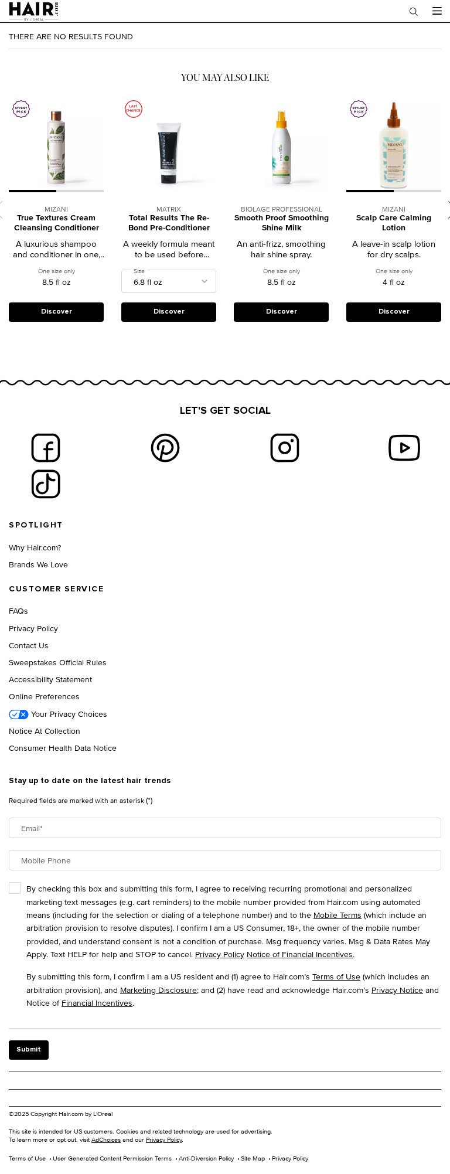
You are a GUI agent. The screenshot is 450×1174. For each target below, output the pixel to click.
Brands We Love (38, 564)
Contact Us (29, 645)
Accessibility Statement (50, 679)
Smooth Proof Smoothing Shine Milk (281, 223)
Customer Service (56, 589)
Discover (56, 311)
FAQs (18, 610)
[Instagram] (284, 447)
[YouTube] (404, 447)
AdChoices (106, 1139)
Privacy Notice (397, 989)
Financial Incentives (97, 1002)
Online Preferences (44, 696)
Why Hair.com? (35, 547)
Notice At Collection (44, 730)
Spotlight (36, 525)
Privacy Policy (33, 628)
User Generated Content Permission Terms (112, 1158)
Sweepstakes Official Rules (58, 662)
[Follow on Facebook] (45, 447)
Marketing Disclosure (158, 989)
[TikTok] (45, 484)
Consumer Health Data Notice (63, 747)
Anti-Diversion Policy (206, 1158)
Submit (28, 1049)
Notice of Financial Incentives (300, 953)
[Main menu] (437, 11)
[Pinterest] (165, 447)
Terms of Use (336, 976)
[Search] (414, 11)
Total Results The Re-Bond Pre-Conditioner (169, 223)
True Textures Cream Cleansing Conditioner (56, 223)
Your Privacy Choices (68, 713)
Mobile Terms (337, 914)
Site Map (253, 1158)
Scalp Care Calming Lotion (393, 223)
